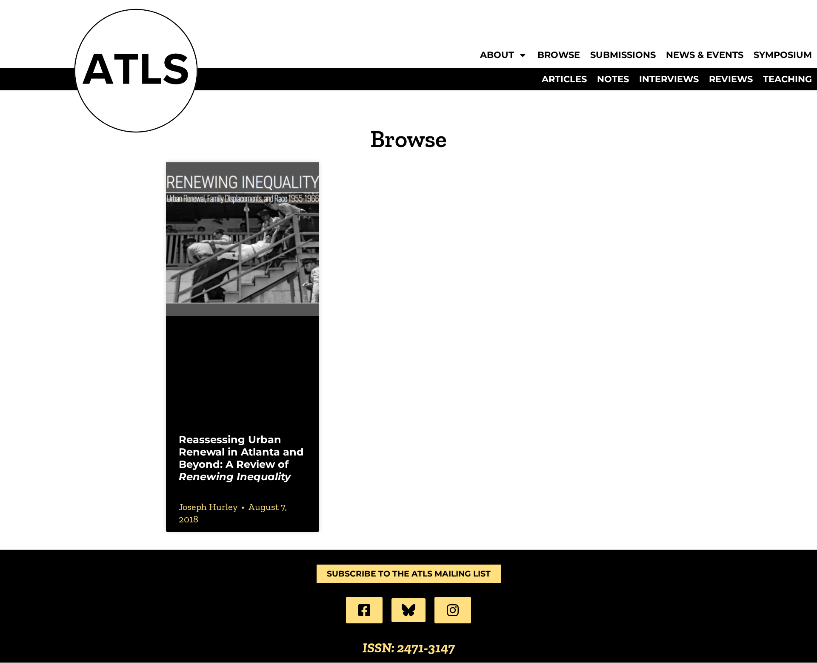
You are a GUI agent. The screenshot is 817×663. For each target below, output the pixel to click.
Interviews (669, 79)
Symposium (783, 55)
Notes (613, 79)
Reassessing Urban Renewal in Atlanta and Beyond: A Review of (241, 457)
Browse (558, 55)
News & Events (704, 55)
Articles (564, 79)
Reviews (731, 79)
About (497, 55)
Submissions (623, 55)
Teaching (787, 79)
